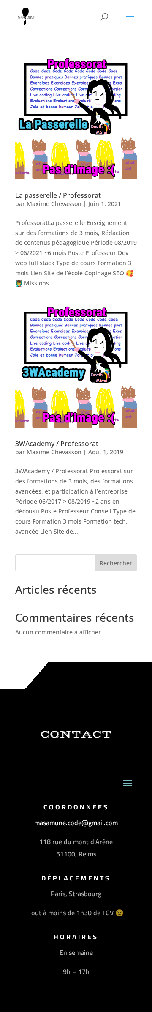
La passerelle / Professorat (58, 195)
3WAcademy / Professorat (56, 443)
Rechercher (116, 563)
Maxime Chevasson (54, 204)
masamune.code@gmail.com (76, 822)
